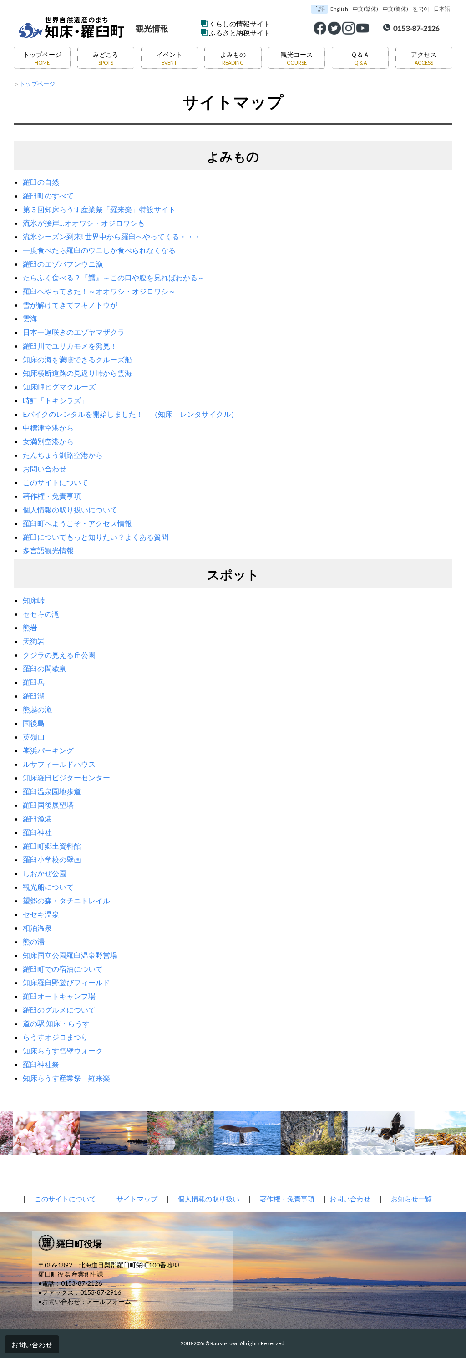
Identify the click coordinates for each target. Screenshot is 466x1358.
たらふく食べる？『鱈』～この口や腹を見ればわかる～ (114, 277)
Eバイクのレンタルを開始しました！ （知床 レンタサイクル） (130, 414)
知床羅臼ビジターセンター (66, 777)
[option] (42, 1133)
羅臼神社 (37, 832)
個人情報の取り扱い (208, 1199)
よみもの (233, 58)
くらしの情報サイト (239, 24)
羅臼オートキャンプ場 (59, 996)
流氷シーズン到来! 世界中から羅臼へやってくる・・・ (112, 236)
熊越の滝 (37, 709)
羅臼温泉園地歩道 (52, 791)
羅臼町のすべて (48, 195)
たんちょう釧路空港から (63, 455)
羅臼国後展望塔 (48, 805)
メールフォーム (108, 1301)
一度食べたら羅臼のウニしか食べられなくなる (99, 250)
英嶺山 (34, 736)
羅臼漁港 (37, 818)
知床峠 (34, 600)
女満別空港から (48, 441)
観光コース (297, 58)
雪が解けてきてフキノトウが (70, 304)
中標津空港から (48, 427)
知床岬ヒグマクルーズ (59, 386)
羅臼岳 (34, 682)
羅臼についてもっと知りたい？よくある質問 (95, 536)
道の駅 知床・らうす (56, 1023)
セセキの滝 (41, 613)
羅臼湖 (34, 695)
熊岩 (30, 627)
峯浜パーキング (48, 750)
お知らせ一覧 (411, 1199)
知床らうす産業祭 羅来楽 (66, 1078)
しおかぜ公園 (44, 873)
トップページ (42, 58)
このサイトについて (55, 482)
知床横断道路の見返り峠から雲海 (77, 373)
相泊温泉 (37, 927)
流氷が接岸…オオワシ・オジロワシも (84, 222)
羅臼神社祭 (41, 1064)
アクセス (423, 58)
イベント (169, 58)
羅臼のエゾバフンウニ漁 (63, 263)
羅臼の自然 (41, 181)
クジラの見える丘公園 (59, 654)
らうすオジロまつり (55, 1037)
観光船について (48, 886)
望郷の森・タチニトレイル (66, 900)
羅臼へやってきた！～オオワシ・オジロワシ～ (99, 291)
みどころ (105, 58)
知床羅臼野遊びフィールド (66, 982)
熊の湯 (34, 941)
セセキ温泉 (41, 914)
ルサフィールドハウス (59, 764)
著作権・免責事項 (52, 496)
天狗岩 (34, 641)
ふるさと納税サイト (239, 33)
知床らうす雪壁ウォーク (63, 1050)
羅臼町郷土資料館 (52, 845)
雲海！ (34, 318)
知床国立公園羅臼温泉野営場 (70, 955)
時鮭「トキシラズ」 (55, 400)
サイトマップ (136, 1199)
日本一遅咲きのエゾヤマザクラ (74, 332)
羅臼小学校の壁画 (52, 859)
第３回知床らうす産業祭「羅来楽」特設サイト (99, 209)
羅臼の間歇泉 (44, 668)
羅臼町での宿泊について (63, 968)
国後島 (34, 723)
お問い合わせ (44, 468)
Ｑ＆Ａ (360, 58)
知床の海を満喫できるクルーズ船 (77, 359)
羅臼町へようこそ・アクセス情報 (77, 523)
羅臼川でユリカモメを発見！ (70, 345)
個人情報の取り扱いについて (70, 509)
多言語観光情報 (48, 550)
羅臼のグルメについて (59, 1009)
